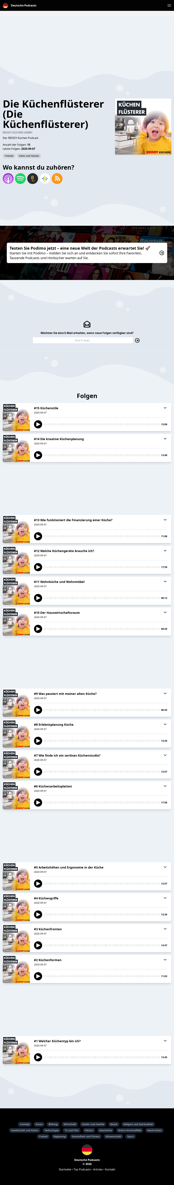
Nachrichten (154, 1130)
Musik (113, 1124)
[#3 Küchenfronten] (16, 938)
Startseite (65, 1169)
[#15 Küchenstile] (16, 417)
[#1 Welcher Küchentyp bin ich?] (16, 1050)
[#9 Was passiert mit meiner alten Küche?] (16, 703)
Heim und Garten (29, 155)
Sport (130, 1136)
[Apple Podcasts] (8, 178)
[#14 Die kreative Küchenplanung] (16, 448)
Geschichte (105, 1130)
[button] (169, 5)
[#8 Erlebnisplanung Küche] (16, 733)
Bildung (53, 1124)
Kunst (39, 1124)
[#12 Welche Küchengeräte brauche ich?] (16, 560)
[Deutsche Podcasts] (87, 1149)
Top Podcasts (82, 1169)
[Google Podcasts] (45, 178)
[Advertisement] (87, 40)
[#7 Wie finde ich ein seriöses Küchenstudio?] (16, 764)
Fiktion (89, 1130)
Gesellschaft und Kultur (24, 1130)
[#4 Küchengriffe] (16, 907)
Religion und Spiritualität (138, 1124)
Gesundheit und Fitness (86, 1136)
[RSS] (57, 178)
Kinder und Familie (93, 1124)
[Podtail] (33, 178)
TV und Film (72, 1130)
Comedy (25, 1124)
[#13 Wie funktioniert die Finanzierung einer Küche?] (16, 529)
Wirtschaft (70, 1124)
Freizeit (9, 155)
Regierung (60, 1136)
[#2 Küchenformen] (16, 969)
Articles (98, 1169)
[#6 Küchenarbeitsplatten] (16, 795)
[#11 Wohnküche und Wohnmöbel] (16, 591)
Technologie (52, 1130)
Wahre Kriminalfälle (129, 1130)
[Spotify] (20, 178)
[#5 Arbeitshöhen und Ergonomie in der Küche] (16, 876)
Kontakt (110, 1169)
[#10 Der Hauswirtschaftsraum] (16, 622)
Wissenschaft (113, 1136)
